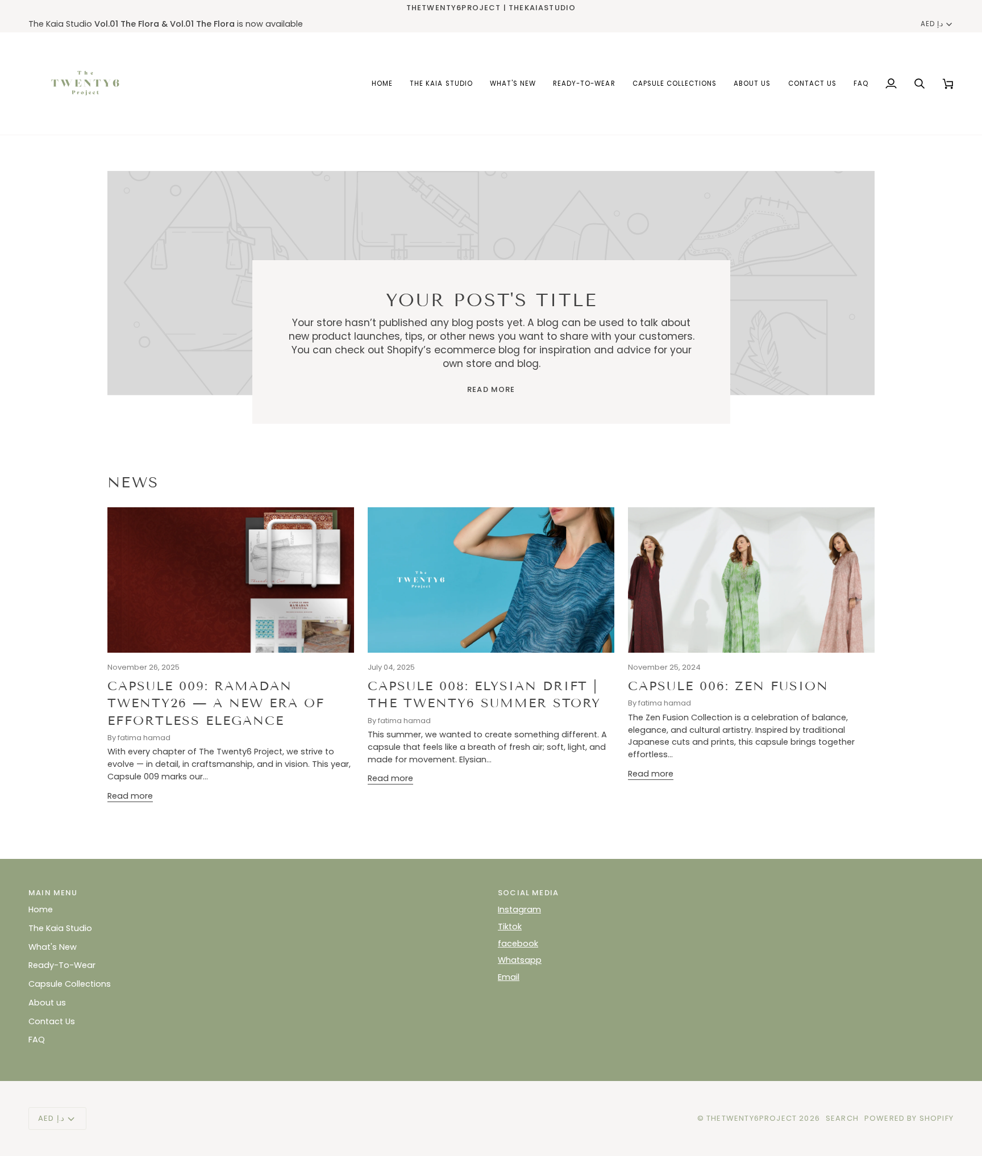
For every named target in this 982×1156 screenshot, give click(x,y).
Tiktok (510, 926)
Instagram (519, 909)
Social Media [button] (528, 892)
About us (47, 1002)
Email (508, 977)
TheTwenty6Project (751, 1118)
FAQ (36, 1039)
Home (40, 909)
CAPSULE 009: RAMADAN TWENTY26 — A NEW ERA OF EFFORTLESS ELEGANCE (215, 703)
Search (842, 1118)
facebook (518, 943)
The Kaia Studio (60, 928)
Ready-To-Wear (61, 965)
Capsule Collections (69, 984)
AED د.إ (932, 23)
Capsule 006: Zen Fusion (728, 686)
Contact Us (51, 1021)
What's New (52, 947)
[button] (675, 83)
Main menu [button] (53, 892)
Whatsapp (520, 960)
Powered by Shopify (909, 1118)
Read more (491, 389)
